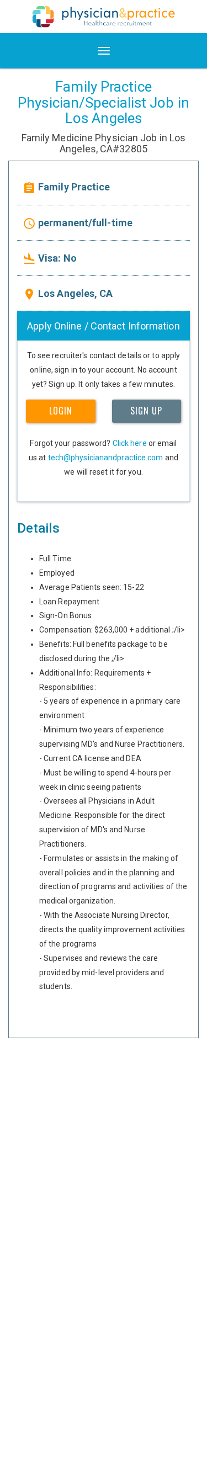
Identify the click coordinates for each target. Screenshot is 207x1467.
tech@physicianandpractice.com (105, 457)
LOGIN (60, 410)
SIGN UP (146, 410)
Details (38, 528)
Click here (130, 443)
